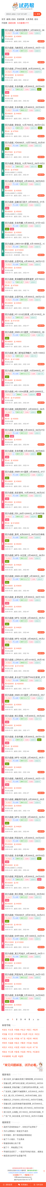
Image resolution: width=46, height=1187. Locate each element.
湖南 (17, 1029)
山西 (15, 1056)
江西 (11, 1051)
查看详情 (41, 41)
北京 (31, 1034)
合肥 (25, 1034)
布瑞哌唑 (7, 1056)
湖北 (5, 1038)
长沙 (23, 1029)
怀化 (30, 1051)
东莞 (17, 1047)
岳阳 (23, 1051)
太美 (11, 1029)
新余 (5, 1051)
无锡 (30, 1043)
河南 (17, 1038)
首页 (3, 19)
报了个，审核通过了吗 (13, 1147)
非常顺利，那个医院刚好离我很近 (18, 1135)
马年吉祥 (38, 1184)
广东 (23, 1038)
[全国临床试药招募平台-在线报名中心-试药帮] (23, 10)
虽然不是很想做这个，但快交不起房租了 (21, 1126)
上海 (11, 1038)
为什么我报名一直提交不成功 (16, 1131)
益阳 (21, 1056)
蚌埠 (36, 1038)
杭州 (36, 1029)
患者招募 (21, 19)
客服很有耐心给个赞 (12, 1143)
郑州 (5, 1043)
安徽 (5, 1034)
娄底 (17, 1051)
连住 (36, 19)
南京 (17, 1043)
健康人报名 (11, 19)
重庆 (23, 1043)
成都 (11, 1043)
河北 (11, 1047)
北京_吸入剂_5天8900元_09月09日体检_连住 (23, 1095)
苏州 (30, 1038)
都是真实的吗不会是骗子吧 (15, 1155)
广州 (36, 1047)
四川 (5, 1047)
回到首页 (7, 1184)
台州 (30, 1047)
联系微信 (23, 1184)
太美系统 (29, 19)
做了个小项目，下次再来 (14, 1139)
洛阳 (36, 1043)
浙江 (30, 1029)
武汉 (38, 1034)
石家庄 (37, 1051)
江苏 (11, 1034)
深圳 (23, 1047)
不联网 (4, 23)
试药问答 (12, 23)
